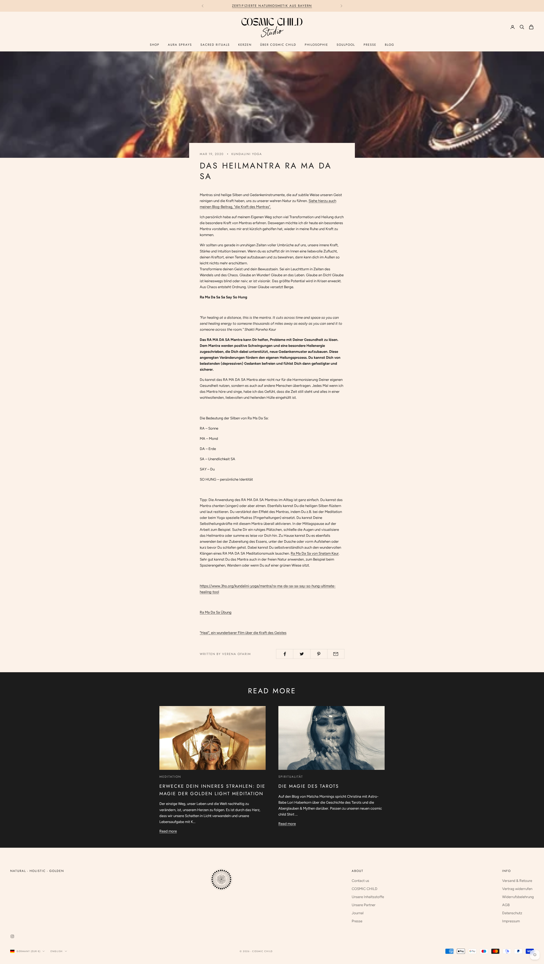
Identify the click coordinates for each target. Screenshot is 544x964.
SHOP (154, 45)
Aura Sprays (180, 45)
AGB (506, 905)
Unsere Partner (363, 905)
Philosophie (316, 45)
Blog (389, 45)
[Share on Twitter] (301, 654)
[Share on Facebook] (284, 654)
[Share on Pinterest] (318, 654)
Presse (370, 45)
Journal (358, 913)
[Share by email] (335, 654)
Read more (168, 831)
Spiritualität (290, 777)
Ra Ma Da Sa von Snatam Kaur (315, 553)
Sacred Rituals (215, 45)
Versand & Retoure (517, 881)
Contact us (360, 881)
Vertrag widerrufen (517, 889)
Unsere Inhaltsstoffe (368, 897)
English (57, 951)
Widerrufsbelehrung (518, 897)
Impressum (511, 921)
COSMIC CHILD (364, 889)
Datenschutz (512, 913)
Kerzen (245, 45)
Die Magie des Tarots (308, 786)
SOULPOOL (346, 45)
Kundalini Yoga (246, 154)
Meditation (170, 777)
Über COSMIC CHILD (278, 45)
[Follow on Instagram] (12, 936)
